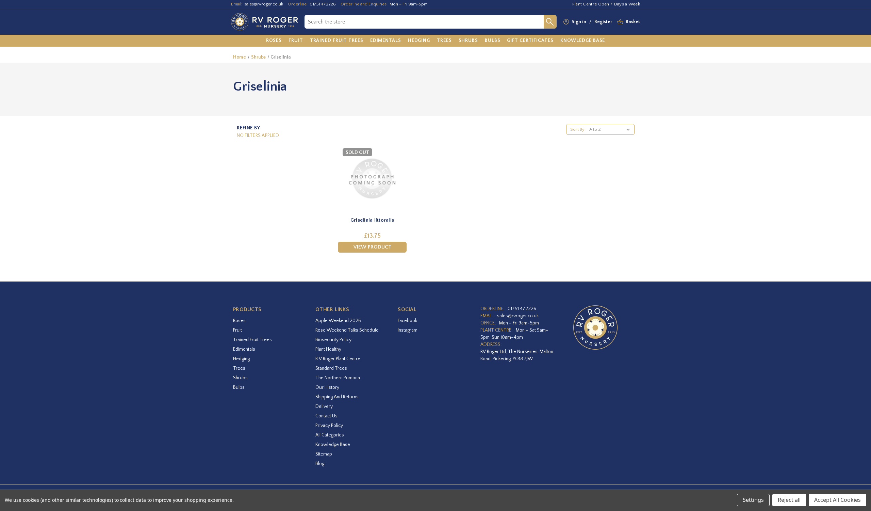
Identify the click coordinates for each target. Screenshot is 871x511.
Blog (319, 463)
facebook (407, 320)
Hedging (241, 359)
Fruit (237, 330)
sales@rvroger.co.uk (263, 4)
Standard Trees (331, 368)
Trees (239, 368)
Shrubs (240, 378)
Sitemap (323, 454)
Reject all (789, 500)
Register (603, 22)
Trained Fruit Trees (252, 339)
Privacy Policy (329, 425)
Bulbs (239, 387)
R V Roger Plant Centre (337, 359)
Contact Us (326, 416)
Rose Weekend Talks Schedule (347, 330)
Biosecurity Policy (333, 339)
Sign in (579, 22)
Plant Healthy (328, 349)
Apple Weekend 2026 (338, 320)
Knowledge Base (332, 444)
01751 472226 (323, 4)
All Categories (329, 435)
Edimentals (244, 349)
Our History (327, 387)
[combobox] (424, 22)
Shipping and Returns (337, 397)
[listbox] (611, 129)
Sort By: (578, 129)
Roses (239, 320)
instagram (407, 330)
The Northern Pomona (337, 378)
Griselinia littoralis (372, 220)
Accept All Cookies (837, 500)
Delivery (324, 406)
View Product (372, 247)
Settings (753, 500)
